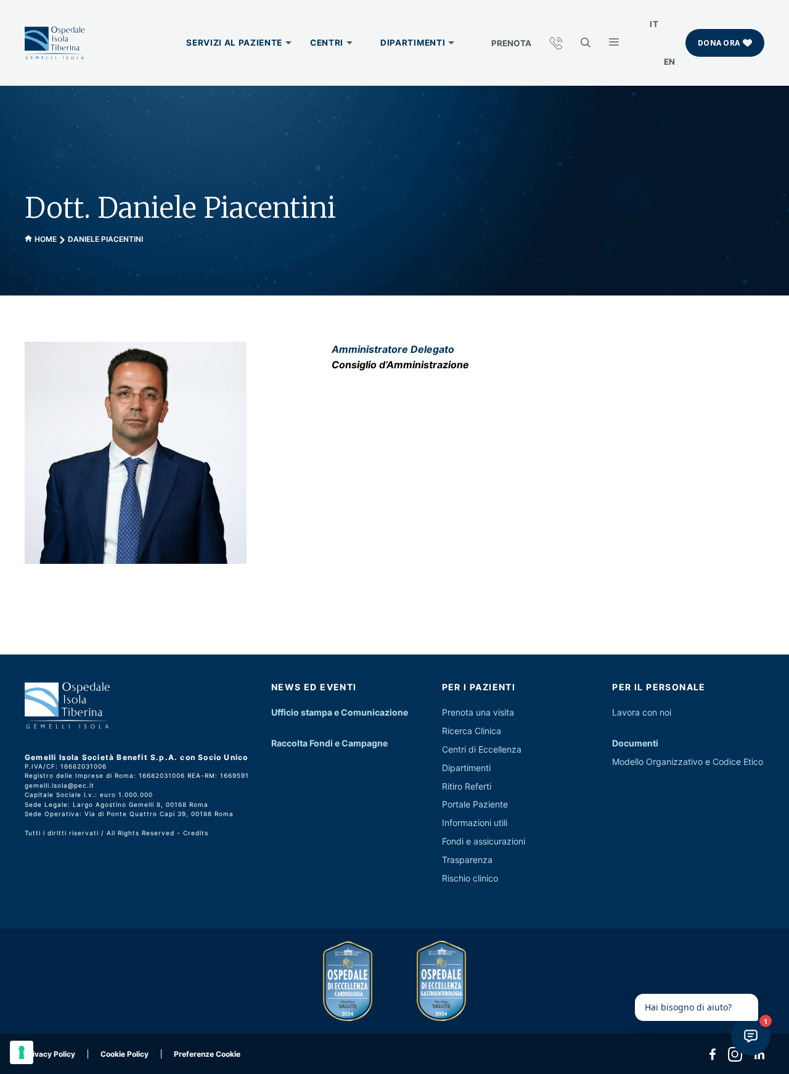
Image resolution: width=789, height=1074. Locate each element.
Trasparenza (467, 859)
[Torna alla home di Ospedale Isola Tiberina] (55, 43)
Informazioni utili (474, 822)
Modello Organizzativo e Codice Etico (687, 761)
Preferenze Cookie (207, 1054)
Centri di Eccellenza (481, 749)
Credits (195, 832)
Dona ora (719, 43)
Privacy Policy (50, 1054)
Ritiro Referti (466, 786)
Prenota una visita (478, 712)
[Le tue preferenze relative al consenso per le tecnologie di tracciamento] (21, 1052)
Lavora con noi (641, 712)
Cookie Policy (124, 1054)
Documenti (635, 743)
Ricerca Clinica (471, 730)
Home (46, 239)
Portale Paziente (475, 804)
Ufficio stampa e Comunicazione (339, 712)
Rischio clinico (470, 878)
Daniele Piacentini (105, 239)
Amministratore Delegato (393, 349)
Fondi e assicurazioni (483, 841)
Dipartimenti (466, 767)
